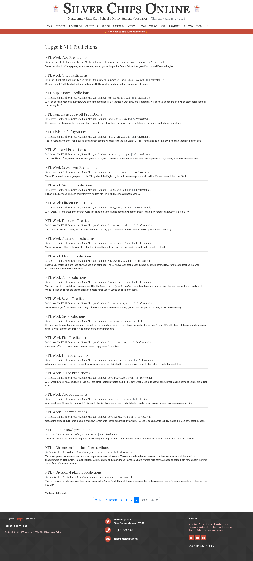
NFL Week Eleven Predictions (68, 256)
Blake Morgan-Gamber (93, 97)
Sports (61, 26)
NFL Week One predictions (66, 412)
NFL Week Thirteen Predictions (69, 238)
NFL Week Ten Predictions (65, 277)
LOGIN (211, 546)
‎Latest (9, 526)
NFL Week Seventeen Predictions (71, 167)
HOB (199, 26)
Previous (112, 500)
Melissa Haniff (55, 97)
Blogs (106, 26)
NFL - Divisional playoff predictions (73, 472)
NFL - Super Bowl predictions (68, 429)
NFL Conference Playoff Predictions (73, 114)
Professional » (157, 62)
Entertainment (124, 26)
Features (75, 26)
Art (163, 26)
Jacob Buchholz (56, 62)
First (99, 500)
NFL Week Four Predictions (66, 355)
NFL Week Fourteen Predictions (70, 220)
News (142, 26)
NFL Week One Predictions (66, 75)
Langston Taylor (75, 62)
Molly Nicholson (93, 62)
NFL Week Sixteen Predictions (68, 185)
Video (153, 26)
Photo (188, 26)
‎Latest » (139, 320)
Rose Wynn (67, 434)
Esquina (175, 26)
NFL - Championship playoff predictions (77, 447)
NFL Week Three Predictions (67, 373)
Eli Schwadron (111, 62)
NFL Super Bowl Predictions (67, 92)
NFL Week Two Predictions (66, 57)
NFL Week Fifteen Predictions (68, 202)
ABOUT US (194, 546)
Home (48, 26)
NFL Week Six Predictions (65, 316)
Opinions (91, 26)
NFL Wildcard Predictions (65, 149)
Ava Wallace (54, 434)
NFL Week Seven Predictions (67, 298)
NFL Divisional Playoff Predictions (72, 131)
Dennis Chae (55, 452)
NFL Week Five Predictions (66, 337)
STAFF (203, 546)
